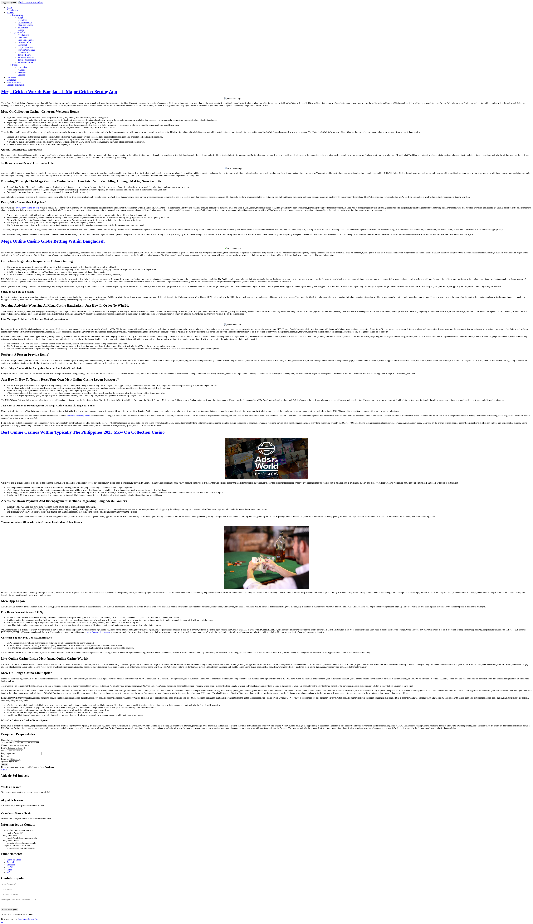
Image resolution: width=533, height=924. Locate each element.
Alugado (21, 70)
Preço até (5, 756)
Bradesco (11, 865)
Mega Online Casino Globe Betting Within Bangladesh (53, 241)
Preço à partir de (8, 753)
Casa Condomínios (26, 40)
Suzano (21, 30)
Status (14, 65)
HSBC (10, 867)
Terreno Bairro (24, 55)
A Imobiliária (12, 10)
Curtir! (4, 769)
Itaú (8, 872)
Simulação (11, 80)
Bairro (4, 748)
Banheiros (5, 759)
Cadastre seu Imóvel (15, 85)
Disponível (22, 67)
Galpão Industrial (25, 47)
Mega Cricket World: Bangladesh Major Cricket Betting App (59, 91)
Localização (17, 15)
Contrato (5, 740)
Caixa (9, 870)
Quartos (4, 761)
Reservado (22, 72)
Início (9, 7)
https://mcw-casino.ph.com (78, 415)
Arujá (20, 17)
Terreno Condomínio (27, 60)
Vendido (21, 75)
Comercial (22, 45)
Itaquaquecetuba (25, 22)
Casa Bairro (23, 37)
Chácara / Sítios (25, 42)
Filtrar (4, 765)
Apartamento (23, 35)
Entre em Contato (14, 82)
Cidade (4, 745)
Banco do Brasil (14, 860)
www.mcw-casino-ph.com (27, 208)
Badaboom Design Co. (28, 919)
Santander (11, 862)
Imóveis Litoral (24, 52)
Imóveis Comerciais (26, 50)
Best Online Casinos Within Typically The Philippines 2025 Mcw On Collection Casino (83, 432)
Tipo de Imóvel (19, 32)
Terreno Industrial (25, 62)
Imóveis (10, 12)
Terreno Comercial (26, 57)
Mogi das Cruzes (25, 25)
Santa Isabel (23, 27)
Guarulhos (22, 20)
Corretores (11, 77)
